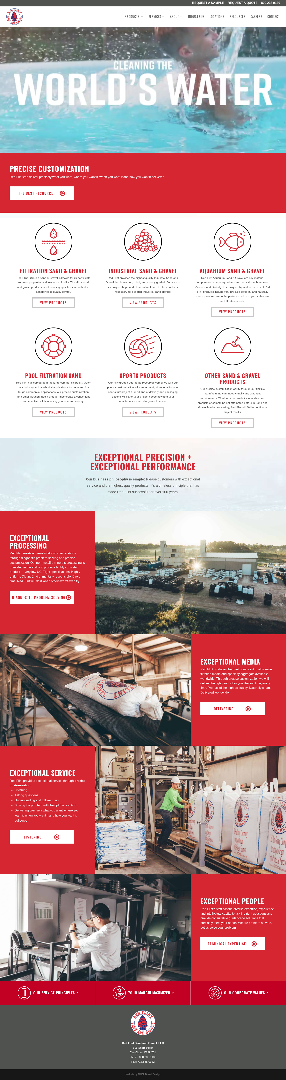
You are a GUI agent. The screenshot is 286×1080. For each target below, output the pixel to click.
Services (154, 17)
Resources (237, 17)
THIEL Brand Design (149, 1074)
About (174, 17)
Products (132, 17)
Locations (217, 17)
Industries (196, 17)
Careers (256, 17)
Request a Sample (208, 3)
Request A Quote (243, 3)
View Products (53, 302)
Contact (273, 17)
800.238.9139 (270, 3)
